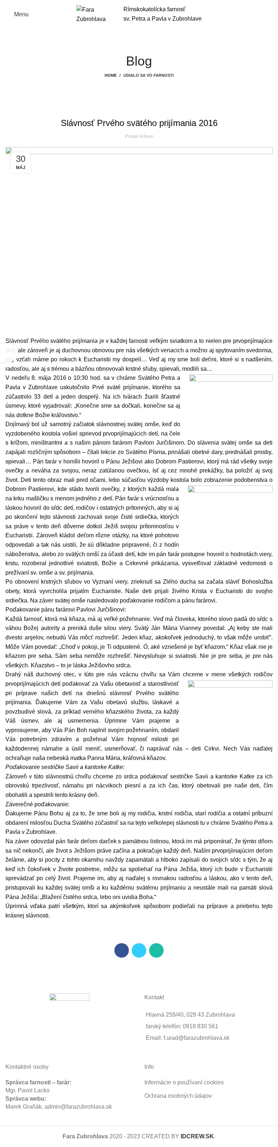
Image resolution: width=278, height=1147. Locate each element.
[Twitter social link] (139, 950)
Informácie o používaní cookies (184, 1082)
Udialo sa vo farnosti (148, 75)
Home (111, 75)
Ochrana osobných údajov (178, 1096)
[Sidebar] (9, 353)
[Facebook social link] (121, 950)
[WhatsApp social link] (156, 950)
